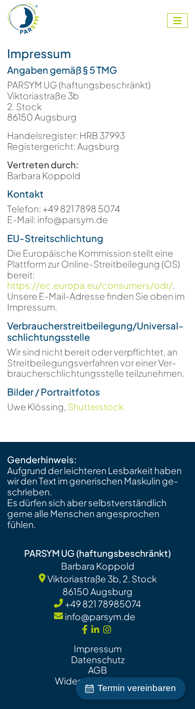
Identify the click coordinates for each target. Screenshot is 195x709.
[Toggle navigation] (177, 20)
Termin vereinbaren (137, 688)
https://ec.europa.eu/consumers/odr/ (90, 285)
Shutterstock (96, 406)
